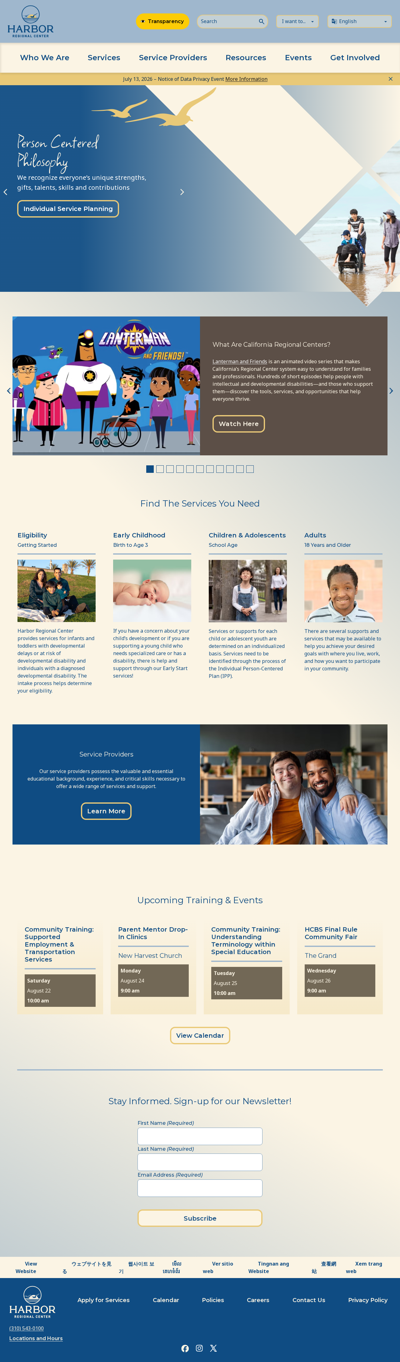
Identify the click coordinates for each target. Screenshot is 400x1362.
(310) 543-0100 (26, 1328)
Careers (258, 1300)
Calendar (166, 1300)
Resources (246, 57)
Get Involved (355, 57)
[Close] (391, 78)
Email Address (170, 1175)
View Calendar (200, 1035)
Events (298, 57)
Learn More (106, 811)
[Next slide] (182, 192)
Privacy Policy (368, 1300)
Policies (213, 1300)
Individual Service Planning (68, 209)
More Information (246, 79)
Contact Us (308, 1300)
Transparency (166, 21)
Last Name (166, 1149)
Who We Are (44, 57)
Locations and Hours (36, 1338)
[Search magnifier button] (261, 21)
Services (104, 57)
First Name (166, 1123)
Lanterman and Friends (239, 361)
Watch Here (239, 424)
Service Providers (173, 57)
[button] (58, 266)
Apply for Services (104, 1300)
